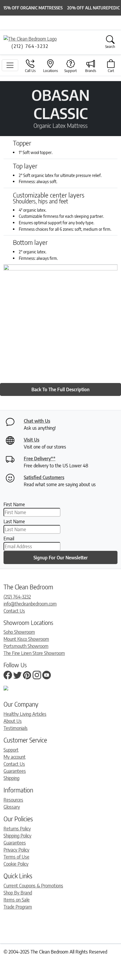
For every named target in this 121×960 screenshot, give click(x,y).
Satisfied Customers (44, 477)
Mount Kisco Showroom (26, 639)
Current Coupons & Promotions (33, 886)
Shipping (11, 778)
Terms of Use (16, 857)
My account (15, 757)
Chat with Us (37, 421)
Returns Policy (17, 829)
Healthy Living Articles (25, 714)
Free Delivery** (40, 458)
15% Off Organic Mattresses (33, 7)
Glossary (12, 807)
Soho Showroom (19, 632)
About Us (13, 721)
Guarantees (15, 771)
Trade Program (18, 907)
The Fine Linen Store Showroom (34, 653)
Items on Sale (17, 900)
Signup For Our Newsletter (60, 558)
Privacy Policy (16, 850)
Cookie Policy (16, 864)
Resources (13, 800)
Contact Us (14, 611)
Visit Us (31, 440)
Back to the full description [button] (60, 389)
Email (9, 538)
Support (11, 750)
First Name (14, 504)
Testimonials (16, 728)
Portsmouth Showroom (26, 646)
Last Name (14, 521)
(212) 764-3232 (17, 597)
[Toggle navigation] (10, 65)
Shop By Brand (18, 893)
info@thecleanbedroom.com (30, 604)
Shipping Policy (17, 836)
